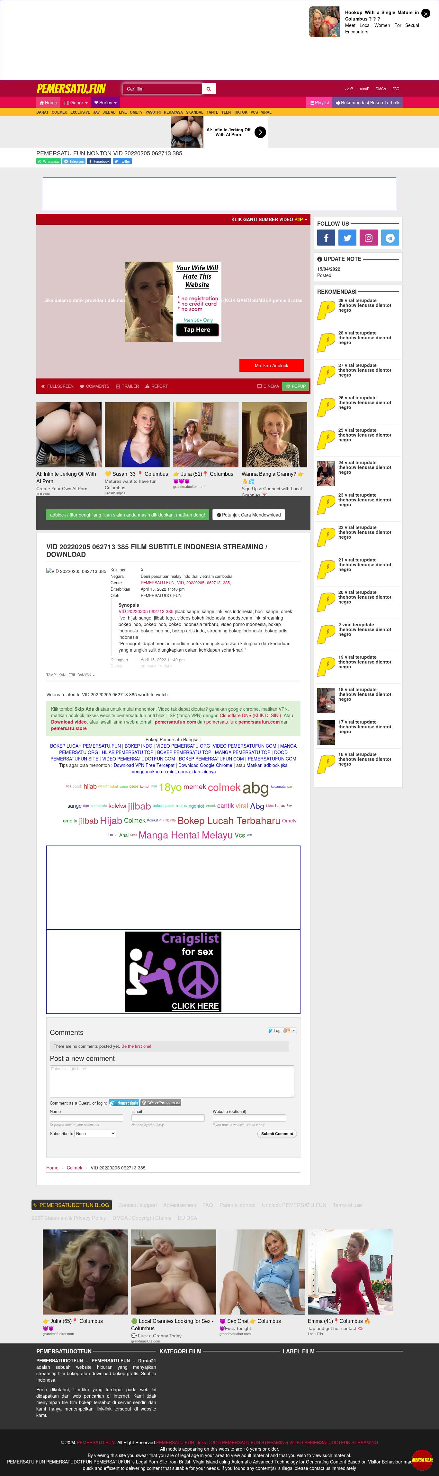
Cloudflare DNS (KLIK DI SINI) (250, 715)
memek (195, 786)
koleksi (117, 805)
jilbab (139, 805)
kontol (144, 786)
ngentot (196, 805)
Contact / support (137, 1205)
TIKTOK (240, 112)
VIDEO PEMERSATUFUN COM (244, 745)
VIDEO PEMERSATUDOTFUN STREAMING (333, 1442)
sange (74, 805)
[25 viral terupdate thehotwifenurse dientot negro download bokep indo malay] (327, 439)
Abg (257, 805)
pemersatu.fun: (221, 721)
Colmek (135, 820)
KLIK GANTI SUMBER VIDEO (267, 219)
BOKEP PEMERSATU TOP (184, 752)
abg (255, 786)
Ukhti (269, 805)
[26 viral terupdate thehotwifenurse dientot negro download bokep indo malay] (327, 407)
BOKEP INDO (138, 745)
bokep (158, 805)
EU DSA (187, 1217)
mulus (181, 805)
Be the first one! (136, 1046)
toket (114, 786)
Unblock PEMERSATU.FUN (294, 1205)
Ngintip (171, 820)
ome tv (70, 820)
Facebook (101, 161)
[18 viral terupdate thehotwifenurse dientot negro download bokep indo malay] (327, 699)
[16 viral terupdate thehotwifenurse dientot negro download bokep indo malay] (327, 763)
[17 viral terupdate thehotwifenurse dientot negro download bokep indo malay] (327, 731)
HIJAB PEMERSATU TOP (127, 752)
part (290, 786)
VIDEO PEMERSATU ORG (183, 745)
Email (136, 1111)
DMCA (381, 88)
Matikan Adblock (271, 365)
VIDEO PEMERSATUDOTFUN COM (138, 758)
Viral (249, 834)
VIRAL (266, 112)
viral (242, 805)
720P (349, 88)
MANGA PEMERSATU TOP (242, 752)
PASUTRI (153, 112)
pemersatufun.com (175, 721)
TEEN (226, 112)
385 (226, 583)
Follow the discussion (291, 1030)
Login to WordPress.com (160, 1102)
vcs (68, 786)
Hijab (111, 820)
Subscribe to (62, 1133)
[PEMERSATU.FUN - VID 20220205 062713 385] (72, 88)
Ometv (289, 820)
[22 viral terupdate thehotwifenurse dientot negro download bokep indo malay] (327, 537)
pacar (169, 805)
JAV (96, 112)
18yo (170, 786)
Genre (77, 102)
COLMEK (59, 112)
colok (77, 786)
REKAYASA (173, 112)
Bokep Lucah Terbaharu (229, 820)
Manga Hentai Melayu (186, 834)
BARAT (42, 112)
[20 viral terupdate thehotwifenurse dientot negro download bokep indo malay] (327, 601)
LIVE (123, 112)
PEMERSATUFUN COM (272, 758)
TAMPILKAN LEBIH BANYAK (69, 674)
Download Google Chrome (205, 765)
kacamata (278, 786)
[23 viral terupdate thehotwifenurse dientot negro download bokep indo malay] (327, 504)
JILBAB (109, 112)
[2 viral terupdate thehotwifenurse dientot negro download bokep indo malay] (327, 634)
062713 (213, 583)
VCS (254, 112)
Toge (289, 805)
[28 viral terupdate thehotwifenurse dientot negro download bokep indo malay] (327, 342)
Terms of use (347, 1205)
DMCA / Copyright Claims (141, 1217)
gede (134, 786)
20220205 (195, 583)
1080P (364, 88)
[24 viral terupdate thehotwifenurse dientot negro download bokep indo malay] (327, 472)
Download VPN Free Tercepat (144, 765)
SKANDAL (194, 112)
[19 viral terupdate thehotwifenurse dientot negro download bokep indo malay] (327, 666)
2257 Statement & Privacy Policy (68, 1217)
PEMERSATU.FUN (158, 583)
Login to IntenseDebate (124, 1102)
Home (51, 102)
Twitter (124, 161)
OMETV (136, 112)
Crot (161, 820)
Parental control (237, 1205)
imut (154, 786)
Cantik (133, 834)
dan (86, 805)
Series (106, 102)
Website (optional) (229, 1111)
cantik (225, 805)
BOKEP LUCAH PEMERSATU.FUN (85, 745)
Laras (280, 805)
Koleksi (152, 820)
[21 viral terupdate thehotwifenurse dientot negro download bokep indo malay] (327, 569)
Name (55, 1111)
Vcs (240, 834)
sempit (211, 805)
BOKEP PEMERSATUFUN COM (211, 758)
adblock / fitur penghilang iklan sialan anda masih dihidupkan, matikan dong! (127, 514)
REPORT (159, 386)
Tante (113, 835)
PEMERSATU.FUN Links (181, 1442)
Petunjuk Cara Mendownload (251, 514)
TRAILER (130, 386)
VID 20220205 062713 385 (146, 611)
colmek (224, 786)
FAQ (395, 88)
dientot (103, 786)
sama (124, 786)
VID (180, 583)
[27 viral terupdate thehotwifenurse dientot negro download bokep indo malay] (327, 374)
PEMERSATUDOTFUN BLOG (74, 1205)
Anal (124, 834)
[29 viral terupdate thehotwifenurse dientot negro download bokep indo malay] (327, 310)
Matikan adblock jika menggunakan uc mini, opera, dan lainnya (209, 768)
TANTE (212, 112)
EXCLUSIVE (80, 112)
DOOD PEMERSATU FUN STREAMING (247, 1442)
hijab (90, 786)
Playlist (322, 102)
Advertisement (179, 1205)
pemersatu (99, 805)
